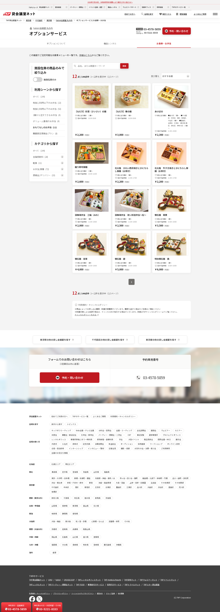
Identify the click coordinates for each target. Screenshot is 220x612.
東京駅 (49, 20)
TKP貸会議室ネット (14, 20)
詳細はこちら (85, 55)
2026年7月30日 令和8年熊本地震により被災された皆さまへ (110, 2)
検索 (124, 66)
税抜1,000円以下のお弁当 (47, 102)
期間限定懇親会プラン (45, 133)
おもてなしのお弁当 (45, 127)
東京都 (28, 20)
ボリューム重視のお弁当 (46, 121)
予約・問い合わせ (178, 31)
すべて (39, 96)
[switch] (38, 79)
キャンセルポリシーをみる (86, 314)
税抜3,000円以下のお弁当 (47, 108)
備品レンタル (110, 43)
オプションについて (56, 43)
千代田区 (39, 20)
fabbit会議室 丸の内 (64, 20)
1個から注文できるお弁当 (46, 115)
